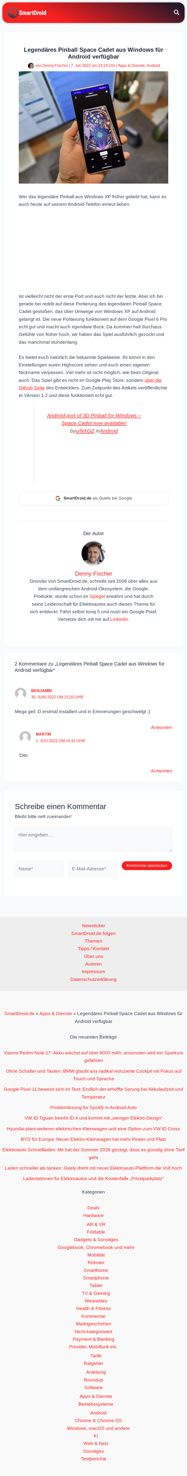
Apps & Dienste (131, 65)
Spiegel (97, 596)
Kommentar (93, 1316)
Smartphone (96, 1277)
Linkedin (119, 619)
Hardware (93, 1215)
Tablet (96, 1285)
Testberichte (93, 1458)
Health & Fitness (93, 1308)
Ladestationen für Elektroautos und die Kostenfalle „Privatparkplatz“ (93, 1178)
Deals (93, 1207)
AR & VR (96, 1224)
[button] (177, 13)
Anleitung (96, 1372)
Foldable (96, 1232)
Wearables (96, 1300)
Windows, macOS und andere (98, 1428)
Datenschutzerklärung (93, 979)
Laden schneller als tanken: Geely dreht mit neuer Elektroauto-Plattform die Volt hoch (93, 1168)
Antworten (161, 727)
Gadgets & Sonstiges (96, 1239)
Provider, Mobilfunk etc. (93, 1346)
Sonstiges (93, 1451)
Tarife (96, 1355)
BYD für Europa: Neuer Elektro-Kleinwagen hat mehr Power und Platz (93, 1139)
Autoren (93, 964)
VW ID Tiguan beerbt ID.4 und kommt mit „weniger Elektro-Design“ (94, 1118)
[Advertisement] (93, 250)
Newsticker (93, 925)
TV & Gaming (96, 1293)
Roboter (96, 1262)
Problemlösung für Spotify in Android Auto (93, 1107)
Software (93, 1387)
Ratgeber (93, 1363)
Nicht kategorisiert (93, 1331)
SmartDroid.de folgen (93, 933)
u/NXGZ (85, 431)
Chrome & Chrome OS (98, 1420)
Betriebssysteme (95, 1404)
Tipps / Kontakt (93, 948)
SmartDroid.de (19, 1013)
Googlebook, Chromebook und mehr (96, 1247)
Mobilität (96, 1255)
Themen (93, 941)
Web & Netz (96, 1443)
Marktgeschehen (93, 1323)
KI (96, 1435)
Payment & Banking (93, 1339)
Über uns (93, 956)
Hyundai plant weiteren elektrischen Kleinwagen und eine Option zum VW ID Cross (93, 1128)
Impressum (93, 971)
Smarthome (96, 1270)
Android (153, 65)
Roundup (93, 1379)
